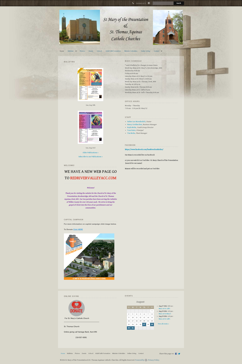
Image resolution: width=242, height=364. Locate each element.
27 (144, 324)
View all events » (163, 324)
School (99, 51)
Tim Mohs (131, 133)
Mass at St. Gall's (164, 309)
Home (62, 51)
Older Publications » (90, 152)
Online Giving (145, 51)
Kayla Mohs (131, 127)
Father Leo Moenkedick (136, 121)
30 (129, 328)
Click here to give (76, 308)
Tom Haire (131, 130)
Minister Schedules (130, 51)
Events (91, 51)
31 (133, 328)
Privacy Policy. (154, 360)
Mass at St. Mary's (165, 314)
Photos (82, 51)
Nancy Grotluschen (134, 124)
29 (152, 324)
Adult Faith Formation (113, 51)
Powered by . (141, 360)
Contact (156, 51)
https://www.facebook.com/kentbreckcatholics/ (144, 149)
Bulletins (71, 51)
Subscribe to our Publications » (90, 157)
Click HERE (78, 229)
